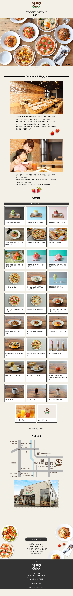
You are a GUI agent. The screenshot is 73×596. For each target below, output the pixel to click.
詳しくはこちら (36, 539)
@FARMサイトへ (36, 583)
